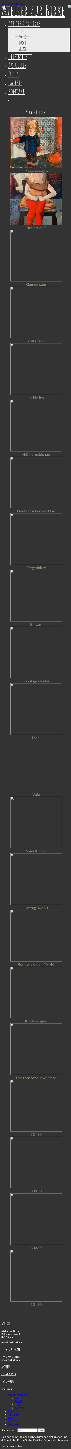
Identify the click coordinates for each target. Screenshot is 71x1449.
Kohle (22, 37)
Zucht (13, 73)
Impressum (7, 1388)
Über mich (17, 56)
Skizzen (24, 49)
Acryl (22, 31)
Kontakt (16, 91)
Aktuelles (17, 65)
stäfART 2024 (8, 1374)
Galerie (15, 82)
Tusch (22, 43)
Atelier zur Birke (24, 23)
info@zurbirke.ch (10, 1359)
